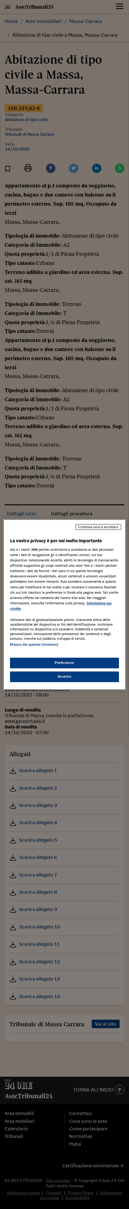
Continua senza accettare (98, 527)
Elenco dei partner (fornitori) (34, 644)
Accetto (65, 676)
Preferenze (64, 663)
